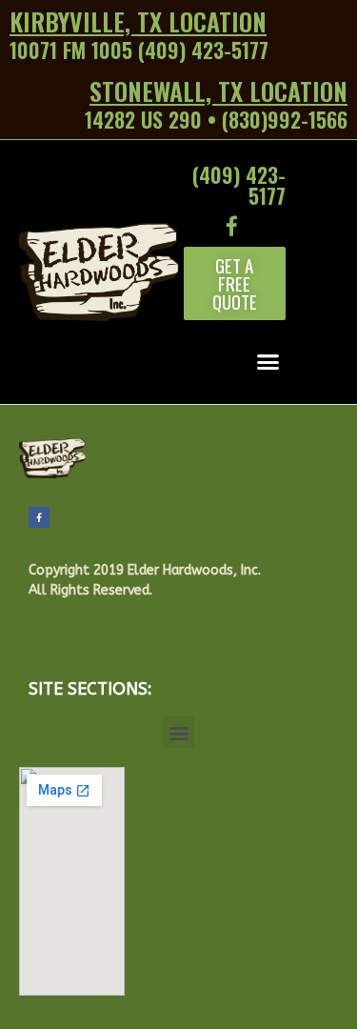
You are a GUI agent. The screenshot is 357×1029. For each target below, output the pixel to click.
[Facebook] (39, 517)
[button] (235, 283)
